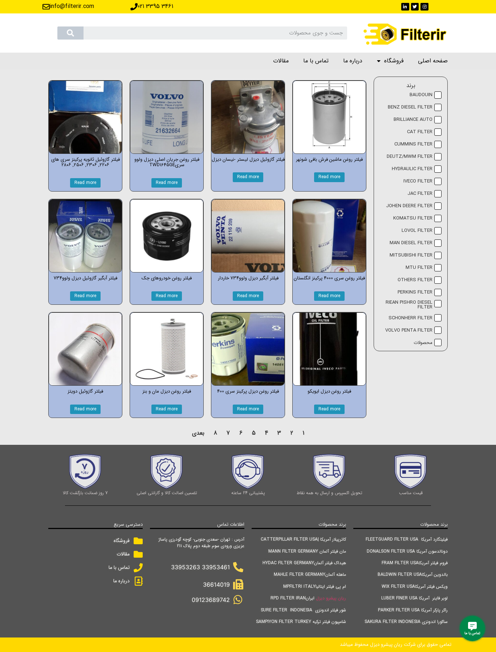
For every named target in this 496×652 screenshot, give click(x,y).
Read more (329, 176)
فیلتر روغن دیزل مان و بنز (166, 391)
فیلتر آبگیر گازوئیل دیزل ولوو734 (85, 278)
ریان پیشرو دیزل (331, 598)
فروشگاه (393, 60)
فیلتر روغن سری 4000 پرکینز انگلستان (329, 278)
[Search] (70, 33)
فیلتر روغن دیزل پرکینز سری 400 (248, 391)
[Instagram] (424, 7)
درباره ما (352, 60)
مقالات (281, 60)
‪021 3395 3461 (155, 6)
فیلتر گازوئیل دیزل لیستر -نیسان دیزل (248, 159)
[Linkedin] (405, 7)
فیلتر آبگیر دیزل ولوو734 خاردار (248, 278)
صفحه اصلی (433, 60)
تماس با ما (316, 60)
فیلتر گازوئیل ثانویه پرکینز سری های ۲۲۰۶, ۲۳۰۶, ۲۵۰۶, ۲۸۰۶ (85, 162)
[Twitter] (415, 7)
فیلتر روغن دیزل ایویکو (329, 391)
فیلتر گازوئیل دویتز (85, 391)
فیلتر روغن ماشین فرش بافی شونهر (329, 159)
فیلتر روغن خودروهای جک (167, 278)
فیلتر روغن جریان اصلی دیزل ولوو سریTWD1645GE (166, 162)
